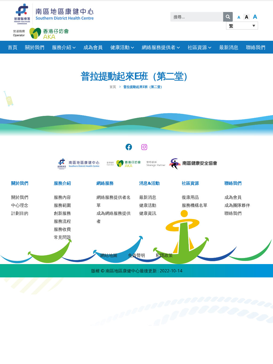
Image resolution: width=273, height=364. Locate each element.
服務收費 (62, 229)
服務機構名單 (194, 205)
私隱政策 (164, 255)
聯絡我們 (255, 47)
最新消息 (228, 47)
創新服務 (62, 213)
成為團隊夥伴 (237, 205)
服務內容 (62, 197)
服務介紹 (61, 47)
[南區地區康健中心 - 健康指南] (54, 13)
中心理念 (19, 205)
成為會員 (93, 47)
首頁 (12, 47)
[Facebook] (129, 147)
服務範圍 (62, 205)
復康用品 (190, 197)
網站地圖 (108, 255)
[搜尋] (228, 17)
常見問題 (62, 237)
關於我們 (34, 47)
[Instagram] (144, 147)
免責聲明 (136, 255)
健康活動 (147, 205)
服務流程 (62, 221)
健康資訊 (147, 213)
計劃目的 (19, 213)
